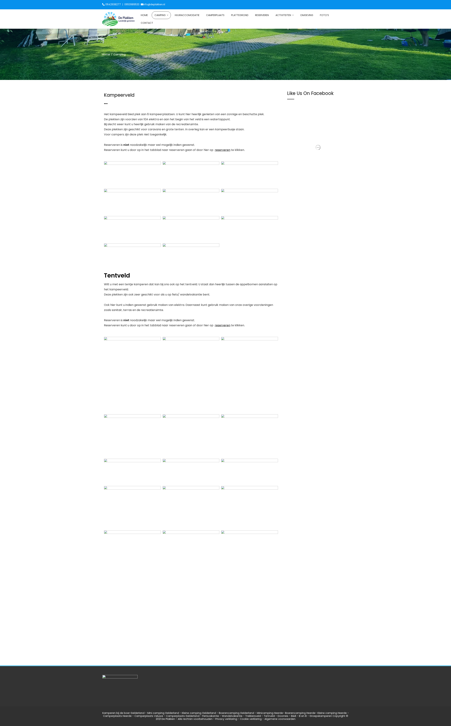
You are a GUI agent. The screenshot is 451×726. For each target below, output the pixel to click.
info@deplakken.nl (154, 4)
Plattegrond (239, 15)
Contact (147, 23)
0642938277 (113, 4)
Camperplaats (215, 15)
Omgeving (306, 15)
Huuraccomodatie (187, 15)
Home (144, 15)
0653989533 (132, 4)
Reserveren (262, 15)
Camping (160, 15)
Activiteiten (283, 15)
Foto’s (324, 15)
